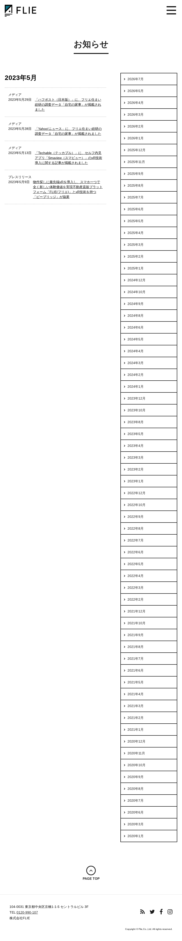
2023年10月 (136, 410)
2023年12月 (136, 398)
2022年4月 (135, 576)
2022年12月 (136, 493)
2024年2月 (135, 375)
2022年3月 (135, 587)
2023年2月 (135, 469)
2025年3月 (135, 244)
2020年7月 (135, 800)
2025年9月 (135, 174)
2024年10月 (136, 292)
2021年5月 (135, 682)
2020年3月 (135, 824)
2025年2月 (135, 256)
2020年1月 (135, 836)
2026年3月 (135, 114)
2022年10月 (136, 505)
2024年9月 (135, 304)
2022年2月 (135, 599)
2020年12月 (136, 741)
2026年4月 (135, 103)
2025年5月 (135, 221)
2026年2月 (135, 126)
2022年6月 (135, 552)
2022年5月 (135, 564)
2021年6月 (135, 670)
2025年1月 (135, 268)
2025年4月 (135, 233)
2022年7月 (135, 540)
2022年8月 (135, 528)
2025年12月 (136, 150)
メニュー (171, 10)
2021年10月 (136, 623)
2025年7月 (135, 197)
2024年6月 (135, 327)
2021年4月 (135, 694)
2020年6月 (135, 812)
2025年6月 (135, 209)
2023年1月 (135, 481)
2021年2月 (135, 718)
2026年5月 (135, 91)
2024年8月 (135, 315)
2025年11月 (136, 162)
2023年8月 (135, 422)
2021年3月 (135, 706)
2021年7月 (135, 658)
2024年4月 (135, 351)
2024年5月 (135, 339)
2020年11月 (136, 753)
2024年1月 (135, 386)
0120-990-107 (27, 912)
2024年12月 (136, 280)
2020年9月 (135, 777)
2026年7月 (135, 79)
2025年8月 (135, 185)
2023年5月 (135, 434)
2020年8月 (135, 789)
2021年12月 (136, 611)
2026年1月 (135, 138)
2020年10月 (136, 765)
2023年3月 (135, 457)
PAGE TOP (91, 878)
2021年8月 (135, 647)
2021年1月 (135, 729)
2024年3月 (135, 363)
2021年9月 (135, 635)
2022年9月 (135, 517)
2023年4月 (135, 446)
